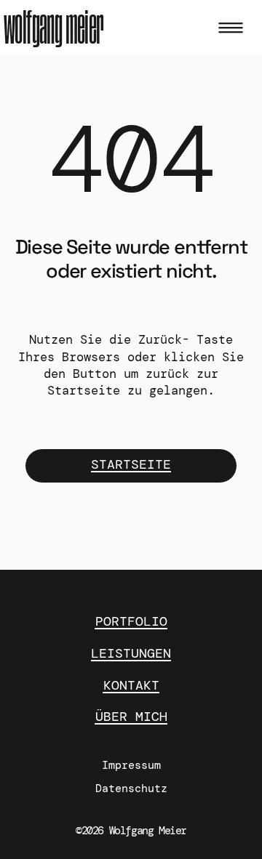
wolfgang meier (54, 28)
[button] (230, 29)
